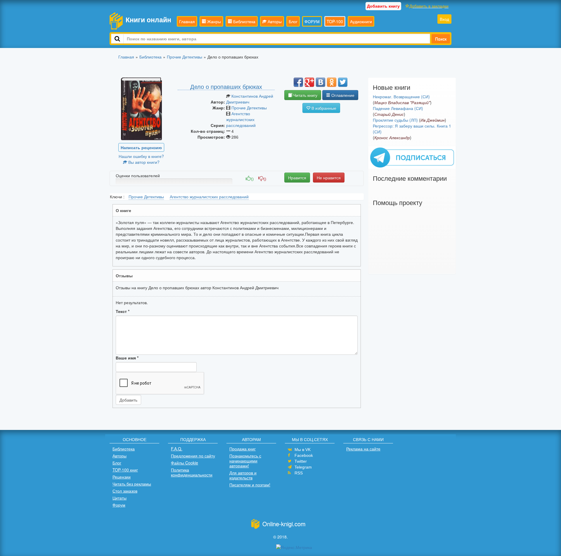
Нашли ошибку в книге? (141, 156)
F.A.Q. (176, 449)
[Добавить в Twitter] (342, 82)
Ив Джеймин (432, 120)
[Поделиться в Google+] (309, 82)
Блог (293, 21)
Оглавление (342, 95)
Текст (122, 311)
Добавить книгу (383, 6)
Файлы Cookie (184, 463)
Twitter (301, 461)
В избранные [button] (323, 108)
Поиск (440, 39)
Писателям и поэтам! (249, 485)
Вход (444, 19)
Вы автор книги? (143, 162)
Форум (118, 505)
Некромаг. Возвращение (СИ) (401, 96)
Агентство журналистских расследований (241, 119)
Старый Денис (389, 114)
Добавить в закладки (429, 6)
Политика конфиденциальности (191, 472)
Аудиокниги (361, 21)
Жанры (213, 21)
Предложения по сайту (193, 456)
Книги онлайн (148, 19)
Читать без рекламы (131, 484)
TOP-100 (335, 21)
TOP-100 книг (125, 470)
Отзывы (124, 275)
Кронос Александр (392, 137)
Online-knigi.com (284, 523)
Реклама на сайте (363, 449)
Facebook (304, 455)
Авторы (274, 21)
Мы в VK (303, 449)
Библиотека (243, 21)
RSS (299, 473)
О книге (123, 210)
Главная (187, 21)
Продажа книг (242, 449)
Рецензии (121, 477)
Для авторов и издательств (243, 475)
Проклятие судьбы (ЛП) (395, 120)
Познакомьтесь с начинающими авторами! (245, 461)
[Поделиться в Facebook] (298, 82)
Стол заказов (124, 491)
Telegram (303, 467)
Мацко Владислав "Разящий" (402, 102)
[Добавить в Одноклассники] (331, 82)
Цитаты (119, 498)
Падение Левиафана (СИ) (398, 108)
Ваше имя (127, 358)
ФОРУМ (312, 21)
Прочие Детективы (249, 108)
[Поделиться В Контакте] (320, 82)
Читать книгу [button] (304, 95)
